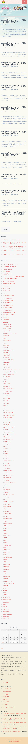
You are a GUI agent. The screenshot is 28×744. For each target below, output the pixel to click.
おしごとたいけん (8, 328)
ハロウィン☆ (7, 441)
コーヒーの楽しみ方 (8, 412)
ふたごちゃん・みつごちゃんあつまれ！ (13, 369)
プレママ (5, 293)
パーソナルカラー (7, 290)
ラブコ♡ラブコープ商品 (8, 314)
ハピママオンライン (7, 286)
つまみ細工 (6, 364)
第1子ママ (6, 537)
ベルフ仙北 (5, 694)
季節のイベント (23, 144)
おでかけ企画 (6, 116)
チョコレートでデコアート (10, 434)
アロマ (5, 381)
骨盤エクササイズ (8, 581)
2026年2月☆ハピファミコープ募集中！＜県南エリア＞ (13, 44)
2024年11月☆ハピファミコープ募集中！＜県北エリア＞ (14, 175)
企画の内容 (5, 322)
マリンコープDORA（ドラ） (9, 707)
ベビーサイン (7, 465)
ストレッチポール (10, 583)
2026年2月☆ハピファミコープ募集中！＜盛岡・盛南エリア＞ (13, 64)
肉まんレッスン (7, 545)
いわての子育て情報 (7, 269)
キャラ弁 (6, 400)
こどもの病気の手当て (9, 359)
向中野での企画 (17, 34)
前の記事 (6, 229)
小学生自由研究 (7, 513)
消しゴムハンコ (7, 535)
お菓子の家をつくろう (9, 350)
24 (3, 642)
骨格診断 (6, 578)
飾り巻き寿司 (7, 576)
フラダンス (6, 458)
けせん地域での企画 (7, 274)
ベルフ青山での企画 (19, 33)
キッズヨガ (6, 395)
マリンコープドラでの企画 (9, 312)
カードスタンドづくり (9, 388)
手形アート (11, 98)
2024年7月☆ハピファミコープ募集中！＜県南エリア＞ (13, 192)
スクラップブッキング (9, 427)
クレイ (5, 407)
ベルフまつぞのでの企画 (8, 295)
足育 (10, 36)
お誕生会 (5, 95)
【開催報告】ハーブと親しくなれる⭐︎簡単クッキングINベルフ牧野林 (13, 213)
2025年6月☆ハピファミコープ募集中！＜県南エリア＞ (13, 87)
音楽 (7, 100)
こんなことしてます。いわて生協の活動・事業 (13, 276)
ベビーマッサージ (8, 470)
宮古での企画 (6, 602)
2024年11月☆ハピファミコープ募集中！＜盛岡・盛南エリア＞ (14, 154)
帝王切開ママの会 (8, 518)
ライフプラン (7, 489)
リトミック (6, 497)
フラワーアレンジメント (9, 460)
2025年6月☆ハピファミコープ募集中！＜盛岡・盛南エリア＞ (13, 108)
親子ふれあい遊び (5, 205)
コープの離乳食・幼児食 (9, 415)
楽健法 (5, 533)
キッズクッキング (8, 391)
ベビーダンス (7, 468)
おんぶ (4, 162)
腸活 (5, 547)
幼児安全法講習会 (18, 121)
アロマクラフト (7, 383)
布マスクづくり (7, 516)
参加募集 (12, 34)
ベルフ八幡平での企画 (8, 300)
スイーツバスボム (8, 420)
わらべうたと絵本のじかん (8, 72)
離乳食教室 (6, 566)
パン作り (6, 453)
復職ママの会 (7, 525)
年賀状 (5, 521)
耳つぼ (7, 56)
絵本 (5, 540)
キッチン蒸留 (17, 29)
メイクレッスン (19, 120)
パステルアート (6, 288)
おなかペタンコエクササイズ (10, 333)
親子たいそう (6, 616)
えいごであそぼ (6, 29)
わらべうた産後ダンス (9, 374)
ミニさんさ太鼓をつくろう (10, 482)
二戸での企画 (15, 184)
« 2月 (2, 648)
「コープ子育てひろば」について (10, 264)
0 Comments (15, 24)
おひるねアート (7, 335)
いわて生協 (5, 682)
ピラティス (9, 31)
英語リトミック (9, 326)
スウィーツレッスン (8, 422)
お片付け (6, 347)
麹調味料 (6, 585)
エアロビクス (7, 386)
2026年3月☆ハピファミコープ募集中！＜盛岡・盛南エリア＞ (13, 21)
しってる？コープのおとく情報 (10, 278)
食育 (22, 77)
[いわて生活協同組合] (14, 741)
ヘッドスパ (7, 164)
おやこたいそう (6, 200)
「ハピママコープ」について (9, 266)
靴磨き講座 (6, 569)
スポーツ (6, 429)
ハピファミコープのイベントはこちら (11, 239)
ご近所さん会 (7, 362)
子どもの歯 (6, 509)
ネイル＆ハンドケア (8, 439)
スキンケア (6, 424)
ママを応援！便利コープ (8, 310)
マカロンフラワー (8, 477)
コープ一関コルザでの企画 (7, 202)
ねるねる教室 (7, 367)
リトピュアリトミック (9, 494)
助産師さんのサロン (8, 501)
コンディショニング (8, 410)
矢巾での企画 (10, 77)
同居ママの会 (7, 504)
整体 (5, 530)
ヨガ (24, 33)
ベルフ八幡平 (6, 696)
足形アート (20, 56)
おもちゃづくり (7, 340)
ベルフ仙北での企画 (16, 31)
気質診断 (5, 77)
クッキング (5, 52)
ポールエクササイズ (8, 475)
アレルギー (6, 379)
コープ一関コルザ (7, 688)
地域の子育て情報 (7, 599)
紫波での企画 (6, 36)
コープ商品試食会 (15, 162)
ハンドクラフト (23, 72)
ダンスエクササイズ (10, 54)
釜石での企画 (6, 619)
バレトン (6, 451)
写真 (5, 592)
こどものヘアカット (8, 357)
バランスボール (7, 448)
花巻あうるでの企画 (13, 56)
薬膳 (5, 554)
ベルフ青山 (5, 704)
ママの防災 (6, 480)
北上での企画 (23, 54)
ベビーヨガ (6, 472)
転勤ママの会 (7, 564)
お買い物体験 (7, 355)
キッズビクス (13, 200)
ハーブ (5, 31)
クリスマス (17, 141)
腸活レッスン (12, 123)
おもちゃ (12, 29)
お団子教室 (6, 345)
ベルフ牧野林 (6, 702)
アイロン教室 (7, 376)
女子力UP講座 (7, 506)
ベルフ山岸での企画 (18, 74)
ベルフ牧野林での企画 (9, 33)
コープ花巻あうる (7, 691)
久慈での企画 (9, 184)
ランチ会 (6, 492)
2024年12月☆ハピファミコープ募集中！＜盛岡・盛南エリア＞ (14, 133)
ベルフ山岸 (5, 699)
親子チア (6, 559)
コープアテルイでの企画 (13, 52)
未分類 (4, 604)
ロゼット (7, 34)
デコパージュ (7, 436)
